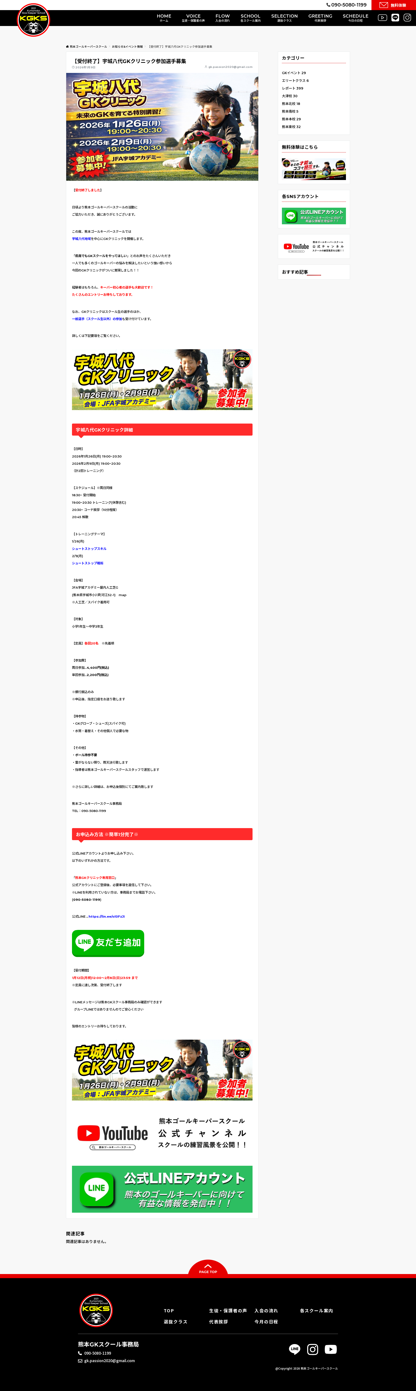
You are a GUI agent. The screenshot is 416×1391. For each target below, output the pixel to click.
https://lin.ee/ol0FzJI (107, 916)
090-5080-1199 (97, 1353)
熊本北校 (291, 104)
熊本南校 (290, 111)
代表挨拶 (218, 1321)
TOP (169, 1310)
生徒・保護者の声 (228, 1310)
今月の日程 (266, 1321)
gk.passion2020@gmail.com (230, 67)
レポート (292, 88)
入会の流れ (266, 1310)
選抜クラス (176, 1321)
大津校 (290, 96)
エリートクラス (295, 80)
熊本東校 (291, 127)
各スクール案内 (316, 1310)
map (122, 595)
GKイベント (294, 73)
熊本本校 (291, 119)
